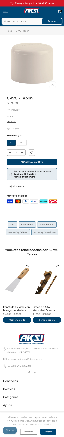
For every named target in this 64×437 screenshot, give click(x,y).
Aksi (12, 224)
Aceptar (48, 432)
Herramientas (47, 224)
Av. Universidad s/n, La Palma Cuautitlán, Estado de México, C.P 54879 (33, 350)
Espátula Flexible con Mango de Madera (16, 309)
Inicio (9, 31)
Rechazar (28, 432)
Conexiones (27, 224)
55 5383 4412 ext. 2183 (19, 365)
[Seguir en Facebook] (29, 373)
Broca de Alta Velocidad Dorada (44, 309)
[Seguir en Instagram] (35, 373)
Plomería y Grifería (17, 232)
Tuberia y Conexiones (45, 232)
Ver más (11, 121)
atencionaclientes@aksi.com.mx (25, 359)
